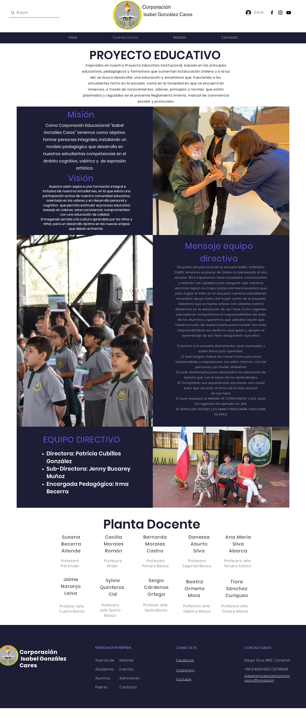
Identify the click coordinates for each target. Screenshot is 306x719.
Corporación (156, 7)
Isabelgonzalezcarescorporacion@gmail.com (267, 678)
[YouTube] (288, 12)
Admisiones (129, 678)
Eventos (126, 669)
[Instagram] (280, 12)
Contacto (128, 687)
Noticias (126, 660)
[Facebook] (272, 12)
